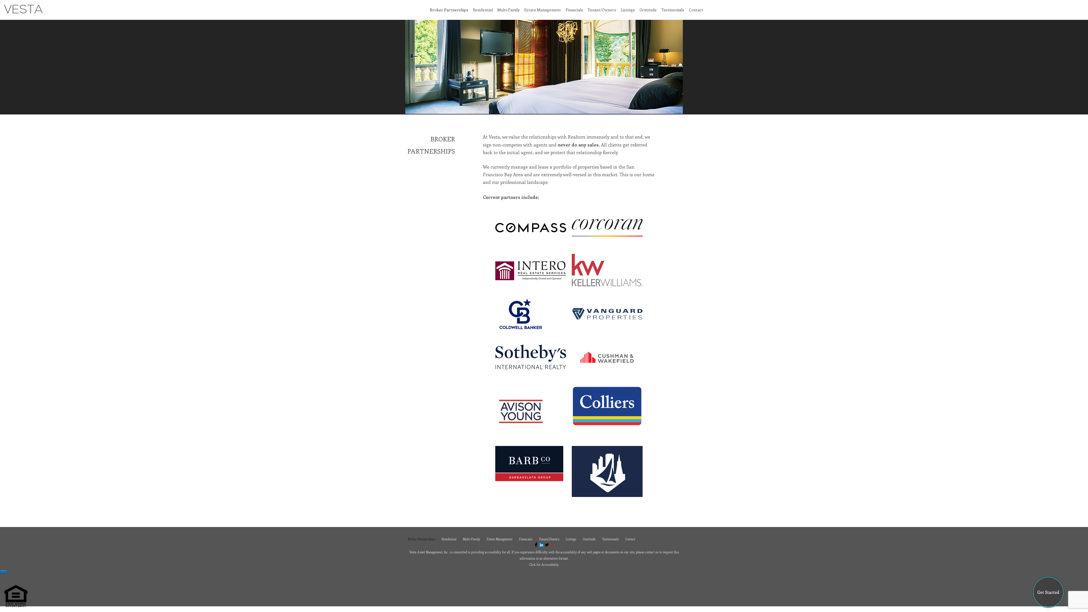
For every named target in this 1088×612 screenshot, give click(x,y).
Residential (483, 9)
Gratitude (648, 9)
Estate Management (542, 9)
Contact (696, 9)
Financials (574, 9)
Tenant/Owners (602, 9)
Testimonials (672, 9)
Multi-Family (508, 9)
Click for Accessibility (544, 564)
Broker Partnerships (449, 9)
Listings (628, 9)
